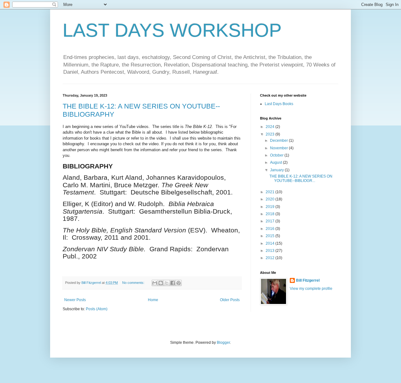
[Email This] (155, 283)
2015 (270, 236)
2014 (270, 243)
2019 (270, 207)
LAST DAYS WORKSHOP (172, 30)
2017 (270, 221)
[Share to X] (167, 283)
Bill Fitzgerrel (308, 280)
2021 (270, 192)
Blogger (223, 342)
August (276, 162)
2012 (270, 258)
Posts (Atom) (96, 309)
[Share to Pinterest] (178, 283)
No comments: (133, 283)
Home (153, 300)
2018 (270, 214)
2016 (270, 228)
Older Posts (230, 300)
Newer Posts (75, 300)
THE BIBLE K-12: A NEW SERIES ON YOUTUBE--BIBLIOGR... (300, 178)
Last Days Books (279, 104)
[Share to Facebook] (172, 283)
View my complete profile (311, 288)
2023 (270, 134)
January (277, 170)
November (279, 148)
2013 (270, 250)
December (279, 140)
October (277, 155)
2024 (270, 127)
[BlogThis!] (161, 283)
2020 (270, 199)
